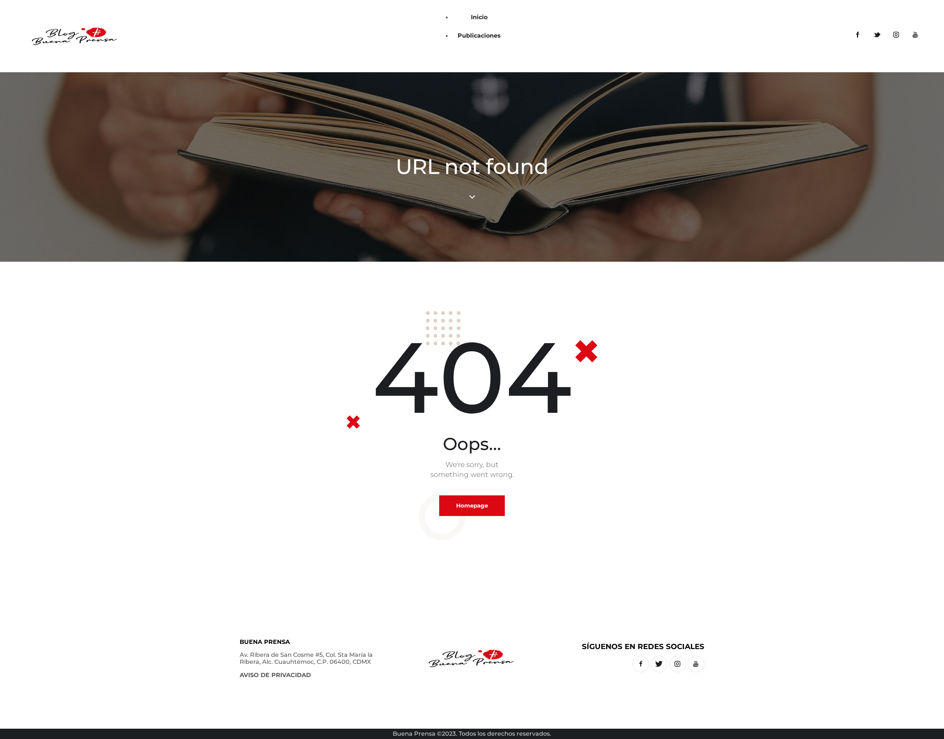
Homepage (472, 505)
